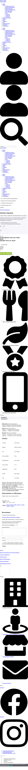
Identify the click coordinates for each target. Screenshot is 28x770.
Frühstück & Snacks (7, 17)
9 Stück (18, 504)
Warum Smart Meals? (4, 561)
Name (3, 537)
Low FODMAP (8, 12)
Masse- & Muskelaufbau (10, 9)
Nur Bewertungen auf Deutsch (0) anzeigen (11, 517)
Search (2, 146)
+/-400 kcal (7, 15)
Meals (4, 5)
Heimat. (1, 550)
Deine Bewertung (6, 525)
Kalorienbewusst (3, 556)
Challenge (5, 21)
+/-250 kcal (7, 14)
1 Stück (7, 504)
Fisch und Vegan (8, 10)
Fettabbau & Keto (9, 8)
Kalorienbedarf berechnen (5, 563)
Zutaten (4, 19)
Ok (10, 765)
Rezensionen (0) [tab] (4, 418)
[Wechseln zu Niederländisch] (6, 23)
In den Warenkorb (5, 253)
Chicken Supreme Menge (2, 247)
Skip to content (3, 0)
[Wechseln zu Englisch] (5, 24)
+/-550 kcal (7, 16)
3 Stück (11, 504)
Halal (6, 13)
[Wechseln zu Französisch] (6, 25)
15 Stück (8, 506)
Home (4, 3)
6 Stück (15, 504)
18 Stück (12, 506)
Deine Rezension (6, 527)
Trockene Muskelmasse (10, 7)
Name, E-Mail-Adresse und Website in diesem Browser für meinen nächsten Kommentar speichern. (13, 543)
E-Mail (4, 540)
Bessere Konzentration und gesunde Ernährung (9, 552)
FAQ (4, 22)
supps (4, 20)
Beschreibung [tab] (3, 417)
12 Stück (22, 504)
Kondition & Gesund (9, 6)
